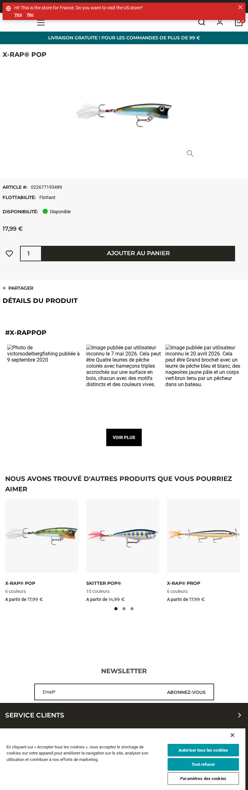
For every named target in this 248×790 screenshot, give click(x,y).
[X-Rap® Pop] (41, 536)
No (30, 14)
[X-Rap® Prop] (203, 536)
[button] (45, 382)
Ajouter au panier (138, 253)
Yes (18, 14)
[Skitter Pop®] (123, 536)
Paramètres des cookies (203, 778)
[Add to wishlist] (9, 253)
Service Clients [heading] (34, 715)
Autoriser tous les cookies (203, 750)
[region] (122, 759)
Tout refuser (203, 764)
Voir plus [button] (124, 437)
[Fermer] (232, 735)
